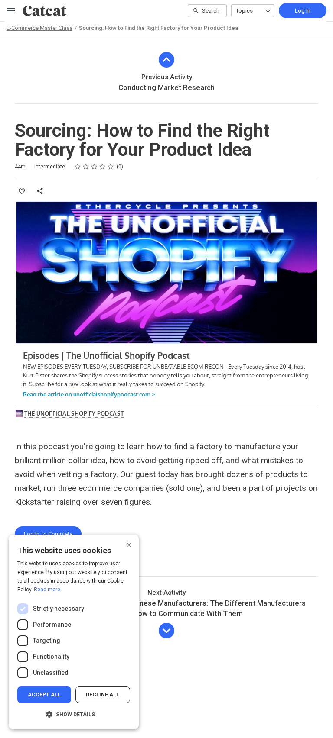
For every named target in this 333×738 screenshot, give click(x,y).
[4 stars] (102, 167)
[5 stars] (111, 167)
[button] (73, 715)
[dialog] (74, 632)
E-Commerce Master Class (39, 28)
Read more (47, 590)
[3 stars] (94, 167)
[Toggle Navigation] (11, 11)
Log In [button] (302, 10)
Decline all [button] (102, 695)
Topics (244, 10)
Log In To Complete (48, 534)
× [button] (129, 544)
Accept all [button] (44, 695)
